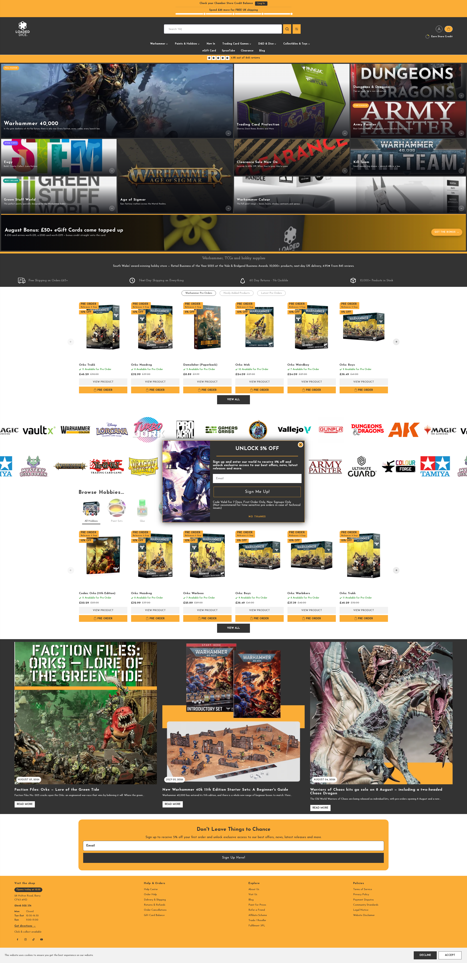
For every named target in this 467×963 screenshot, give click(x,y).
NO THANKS (257, 517)
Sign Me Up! (257, 492)
